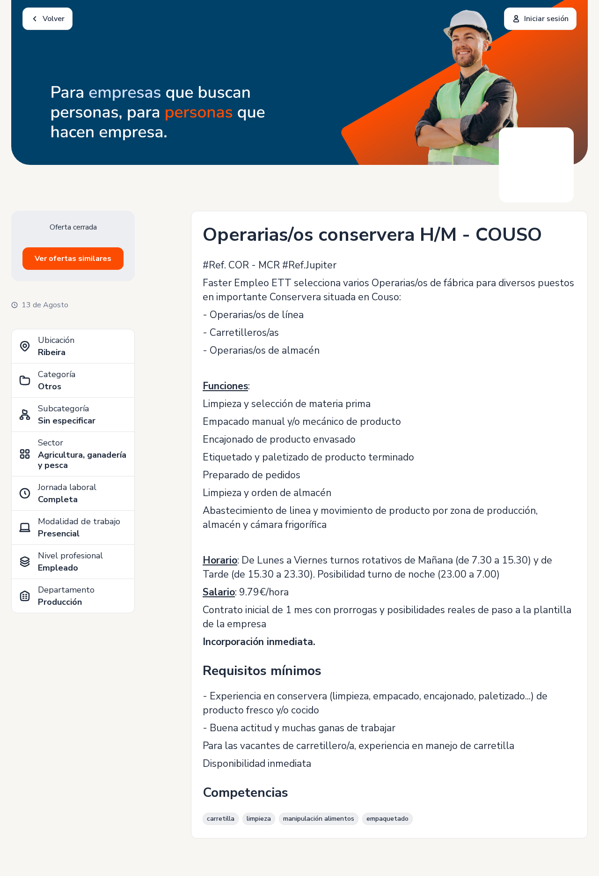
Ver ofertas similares (73, 258)
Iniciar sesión (546, 19)
